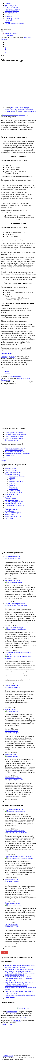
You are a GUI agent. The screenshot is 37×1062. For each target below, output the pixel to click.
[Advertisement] (18, 84)
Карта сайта (9, 20)
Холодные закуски (11, 509)
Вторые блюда (10, 514)
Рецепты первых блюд (13, 503)
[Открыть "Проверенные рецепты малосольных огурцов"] (20, 658)
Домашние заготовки (12, 474)
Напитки (4, 357)
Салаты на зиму (14, 490)
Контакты (8, 16)
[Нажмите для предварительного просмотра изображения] (13, 115)
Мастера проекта (11, 12)
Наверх (3, 460)
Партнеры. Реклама (12, 18)
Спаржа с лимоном (11, 686)
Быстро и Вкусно (11, 470)
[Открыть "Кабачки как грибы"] (12, 732)
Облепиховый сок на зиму (14, 438)
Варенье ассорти (11, 455)
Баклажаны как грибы (12, 557)
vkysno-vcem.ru (11, 1012)
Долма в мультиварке (12, 903)
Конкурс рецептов (11, 494)
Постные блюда (10, 498)
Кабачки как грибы (11, 731)
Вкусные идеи (6, 353)
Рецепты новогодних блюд (14, 24)
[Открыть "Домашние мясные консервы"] (16, 832)
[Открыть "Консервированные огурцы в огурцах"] (19, 858)
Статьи (7, 22)
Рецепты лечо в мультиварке (15, 604)
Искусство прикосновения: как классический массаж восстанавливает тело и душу (20, 987)
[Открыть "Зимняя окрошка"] (11, 756)
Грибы (11, 479)
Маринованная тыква (12, 580)
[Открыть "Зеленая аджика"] (11, 711)
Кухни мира (9, 518)
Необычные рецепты (12, 9)
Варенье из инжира (23, 378)
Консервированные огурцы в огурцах (18, 856)
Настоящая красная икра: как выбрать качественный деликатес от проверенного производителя (19, 978)
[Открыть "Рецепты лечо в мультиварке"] (16, 605)
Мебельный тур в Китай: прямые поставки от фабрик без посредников (20, 974)
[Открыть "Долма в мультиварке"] (13, 905)
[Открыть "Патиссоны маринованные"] (15, 811)
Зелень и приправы (16, 481)
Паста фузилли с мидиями (14, 432)
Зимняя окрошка (11, 754)
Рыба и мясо (13, 489)
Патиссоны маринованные (14, 809)
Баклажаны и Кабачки (17, 476)
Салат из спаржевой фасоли (14, 627)
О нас (7, 14)
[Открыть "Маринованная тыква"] (13, 582)
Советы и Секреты (11, 7)
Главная (7, 3)
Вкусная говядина (11, 440)
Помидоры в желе (11, 925)
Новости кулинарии (12, 11)
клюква (7, 373)
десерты (11, 357)
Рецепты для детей (11, 500)
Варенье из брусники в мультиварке (17, 453)
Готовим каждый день (12, 472)
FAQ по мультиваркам (13, 513)
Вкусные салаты (10, 468)
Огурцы (12, 485)
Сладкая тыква (6, 380)
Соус (6, 507)
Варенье (12, 478)
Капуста (12, 483)
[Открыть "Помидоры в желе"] (12, 926)
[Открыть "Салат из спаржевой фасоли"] (15, 629)
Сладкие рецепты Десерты (14, 505)
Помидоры (13, 487)
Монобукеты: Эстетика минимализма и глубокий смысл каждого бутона (19, 983)
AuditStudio (17, 1021)
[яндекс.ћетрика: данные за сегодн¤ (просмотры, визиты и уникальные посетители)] (23, 1008)
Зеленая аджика (10, 709)
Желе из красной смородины (15, 448)
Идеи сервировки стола (13, 516)
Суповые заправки (15, 492)
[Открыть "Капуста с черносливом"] (14, 779)
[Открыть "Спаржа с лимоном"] (12, 687)
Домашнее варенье (14, 376)
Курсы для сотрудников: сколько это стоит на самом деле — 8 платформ (20, 966)
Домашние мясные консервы (15, 831)
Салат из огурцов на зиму (14, 436)
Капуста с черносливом (13, 778)
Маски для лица (10, 5)
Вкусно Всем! (8, 1056)
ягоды (7, 371)
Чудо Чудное (9, 511)
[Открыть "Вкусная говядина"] (12, 881)
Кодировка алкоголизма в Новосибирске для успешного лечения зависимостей (19, 970)
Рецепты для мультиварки (14, 502)
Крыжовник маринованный (15, 451)
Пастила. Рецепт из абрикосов (15, 434)
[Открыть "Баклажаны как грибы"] (13, 558)
